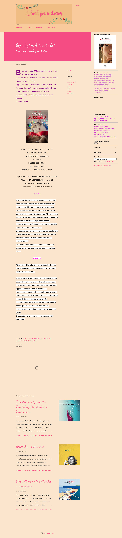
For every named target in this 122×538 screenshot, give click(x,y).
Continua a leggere (45, 435)
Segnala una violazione (102, 165)
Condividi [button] (70, 70)
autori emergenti (71, 82)
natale (68, 89)
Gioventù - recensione (30, 446)
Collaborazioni (51, 27)
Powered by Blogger (49, 533)
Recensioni (39, 27)
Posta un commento (30, 435)
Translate (110, 161)
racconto (69, 91)
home (68, 86)
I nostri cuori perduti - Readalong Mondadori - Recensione (32, 407)
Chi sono (29, 27)
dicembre (69, 84)
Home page (19, 27)
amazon (69, 79)
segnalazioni (70, 93)
